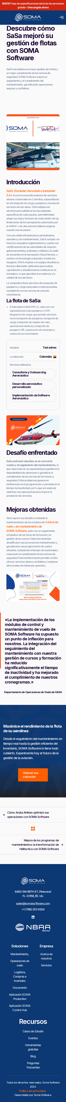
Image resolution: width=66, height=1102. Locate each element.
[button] (61, 17)
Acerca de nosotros (46, 956)
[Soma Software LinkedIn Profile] (33, 917)
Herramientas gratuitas (33, 1047)
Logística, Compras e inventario (19, 976)
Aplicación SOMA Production (19, 997)
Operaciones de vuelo (19, 963)
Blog (33, 1056)
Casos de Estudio (33, 1031)
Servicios (46, 965)
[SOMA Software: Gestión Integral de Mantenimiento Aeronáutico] (21, 17)
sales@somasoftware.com (33, 903)
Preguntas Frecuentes (33, 1065)
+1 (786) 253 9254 (33, 909)
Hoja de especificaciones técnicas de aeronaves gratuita (33, 5)
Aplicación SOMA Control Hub (19, 1008)
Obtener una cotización (30, 774)
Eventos (33, 1038)
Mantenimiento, (19, 954)
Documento (20, 987)
